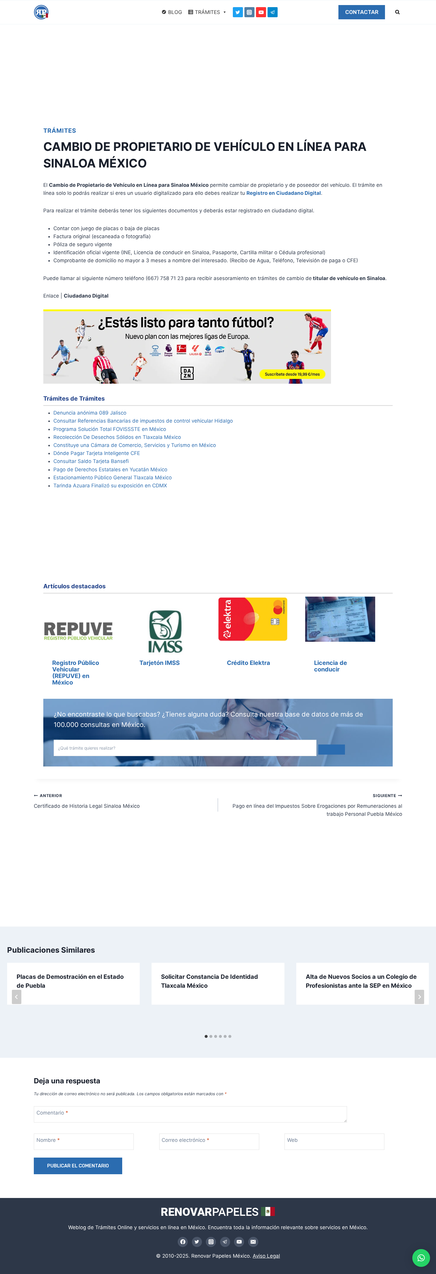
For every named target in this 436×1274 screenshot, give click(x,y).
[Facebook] (183, 1242)
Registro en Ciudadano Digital (283, 193)
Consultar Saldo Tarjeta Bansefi (91, 461)
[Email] (253, 1242)
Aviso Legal (266, 1256)
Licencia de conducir (330, 666)
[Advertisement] (218, 68)
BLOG (175, 12)
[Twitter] (238, 12)
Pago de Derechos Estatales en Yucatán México (110, 469)
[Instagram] (249, 12)
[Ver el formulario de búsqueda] (397, 12)
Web (292, 1140)
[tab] (206, 1036)
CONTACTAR (361, 12)
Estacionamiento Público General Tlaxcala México (112, 477)
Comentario (52, 1113)
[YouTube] (261, 12)
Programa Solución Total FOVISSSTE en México (109, 429)
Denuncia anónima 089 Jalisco (89, 413)
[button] (421, 1258)
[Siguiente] (419, 997)
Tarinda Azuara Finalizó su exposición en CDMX (110, 486)
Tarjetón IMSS (159, 662)
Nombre (48, 1140)
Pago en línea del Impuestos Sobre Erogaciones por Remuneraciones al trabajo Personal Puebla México (317, 805)
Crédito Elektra (248, 662)
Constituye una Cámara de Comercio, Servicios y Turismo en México (134, 445)
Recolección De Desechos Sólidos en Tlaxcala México (117, 437)
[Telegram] (273, 12)
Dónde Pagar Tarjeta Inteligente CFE (96, 453)
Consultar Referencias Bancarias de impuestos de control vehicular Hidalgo (143, 421)
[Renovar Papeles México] (41, 12)
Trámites (59, 130)
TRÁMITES (207, 12)
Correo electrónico (185, 1140)
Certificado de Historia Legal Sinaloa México (87, 801)
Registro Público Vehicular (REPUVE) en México (75, 672)
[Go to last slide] (16, 997)
